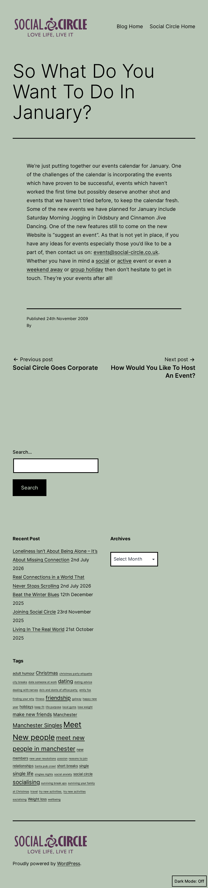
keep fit (39, 707)
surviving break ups (54, 783)
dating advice (83, 682)
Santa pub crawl (45, 766)
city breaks (20, 682)
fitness (40, 699)
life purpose (53, 707)
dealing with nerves (25, 690)
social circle (83, 774)
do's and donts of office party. (58, 690)
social (102, 261)
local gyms (69, 707)
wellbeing (54, 799)
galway (76, 699)
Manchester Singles (37, 725)
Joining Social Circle (34, 611)
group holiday (87, 269)
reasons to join (78, 758)
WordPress (68, 863)
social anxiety (63, 774)
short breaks (67, 766)
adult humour (23, 673)
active (124, 261)
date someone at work (42, 682)
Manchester (65, 714)
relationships (23, 766)
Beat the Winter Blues (36, 594)
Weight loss (37, 799)
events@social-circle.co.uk (126, 252)
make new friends (32, 714)
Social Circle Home (172, 26)
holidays (26, 706)
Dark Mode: (186, 881)
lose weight (85, 707)
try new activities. (50, 791)
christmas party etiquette (75, 673)
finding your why (23, 699)
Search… (22, 452)
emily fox (85, 690)
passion (62, 758)
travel (34, 791)
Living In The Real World (38, 629)
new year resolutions (42, 758)
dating (65, 681)
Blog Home (130, 26)
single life (23, 773)
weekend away (45, 269)
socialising (26, 782)
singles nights (44, 774)
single (84, 766)
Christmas (47, 673)
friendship (58, 698)
